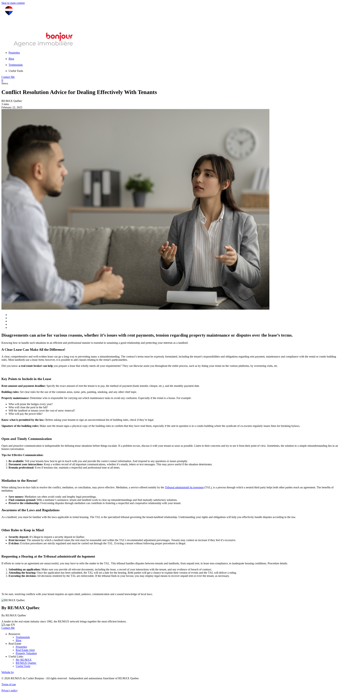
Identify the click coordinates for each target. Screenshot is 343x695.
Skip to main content (13, 2)
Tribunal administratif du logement (184, 487)
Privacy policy (9, 690)
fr (2, 80)
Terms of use (8, 684)
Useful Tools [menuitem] (16, 70)
